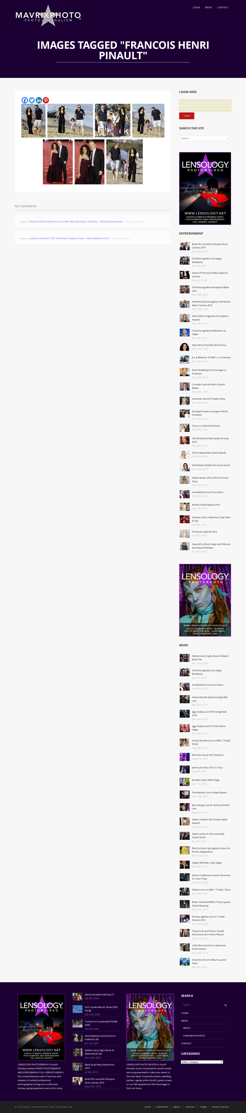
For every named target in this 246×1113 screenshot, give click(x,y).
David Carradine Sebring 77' (99, 994)
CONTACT (223, 7)
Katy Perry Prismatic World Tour (209, 345)
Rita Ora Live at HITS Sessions (207, 755)
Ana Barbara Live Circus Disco (207, 492)
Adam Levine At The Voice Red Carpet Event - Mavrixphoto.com (69, 238)
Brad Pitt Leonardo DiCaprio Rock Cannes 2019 (100, 1080)
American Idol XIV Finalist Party (208, 398)
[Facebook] (25, 100)
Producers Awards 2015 (204, 531)
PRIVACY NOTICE (220, 1107)
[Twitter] (32, 100)
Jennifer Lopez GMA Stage (205, 780)
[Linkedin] (39, 100)
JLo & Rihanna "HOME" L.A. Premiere (211, 357)
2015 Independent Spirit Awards (209, 452)
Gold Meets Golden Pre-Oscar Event (211, 465)
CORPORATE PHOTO (194, 1035)
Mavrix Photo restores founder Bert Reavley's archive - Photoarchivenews (76, 221)
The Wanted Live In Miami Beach (209, 792)
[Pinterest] (46, 100)
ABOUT (187, 1028)
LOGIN (196, 7)
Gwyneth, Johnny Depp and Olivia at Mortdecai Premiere (211, 545)
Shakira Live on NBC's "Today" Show (211, 889)
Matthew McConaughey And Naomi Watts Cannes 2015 (211, 303)
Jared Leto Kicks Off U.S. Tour (207, 767)
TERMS (203, 1107)
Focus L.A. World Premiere (206, 425)
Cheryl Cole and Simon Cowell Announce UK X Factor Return (208, 932)
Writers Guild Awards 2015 (206, 504)
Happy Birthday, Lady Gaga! (207, 862)
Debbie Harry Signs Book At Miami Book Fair (99, 1052)
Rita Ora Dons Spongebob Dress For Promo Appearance (211, 850)
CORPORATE (162, 1107)
